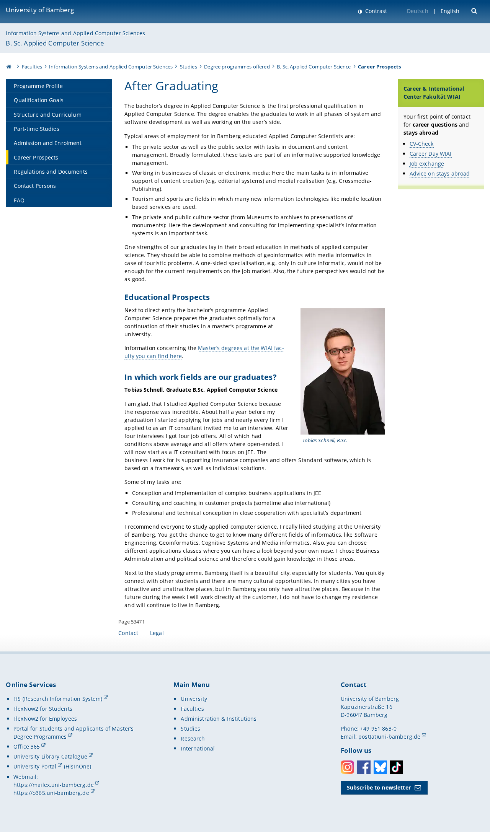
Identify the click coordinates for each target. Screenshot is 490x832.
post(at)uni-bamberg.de (389, 736)
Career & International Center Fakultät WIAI (433, 92)
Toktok (396, 767)
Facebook (364, 767)
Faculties (32, 66)
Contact (128, 633)
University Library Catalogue (50, 756)
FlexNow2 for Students (42, 708)
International (198, 748)
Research (193, 738)
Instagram (347, 767)
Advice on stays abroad (440, 173)
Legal (157, 633)
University (194, 698)
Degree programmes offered (237, 66)
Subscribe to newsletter (379, 787)
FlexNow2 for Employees (45, 718)
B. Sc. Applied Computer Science (55, 43)
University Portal (34, 766)
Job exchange (427, 163)
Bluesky (380, 767)
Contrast (375, 11)
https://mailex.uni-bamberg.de (53, 784)
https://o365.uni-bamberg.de (51, 792)
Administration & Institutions (218, 718)
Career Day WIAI (431, 153)
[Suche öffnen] (475, 10)
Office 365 (26, 746)
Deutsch (417, 11)
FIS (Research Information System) (58, 698)
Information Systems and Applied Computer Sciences (75, 33)
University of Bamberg (40, 9)
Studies (188, 66)
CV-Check (422, 143)
